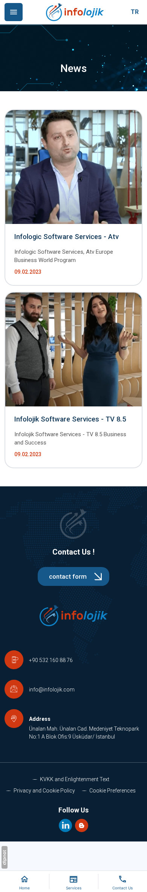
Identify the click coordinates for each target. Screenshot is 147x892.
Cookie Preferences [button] (112, 791)
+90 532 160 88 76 (51, 660)
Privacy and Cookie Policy (44, 791)
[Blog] (81, 825)
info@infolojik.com (52, 690)
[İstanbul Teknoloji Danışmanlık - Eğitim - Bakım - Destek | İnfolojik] (74, 12)
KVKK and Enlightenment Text (74, 779)
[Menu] (14, 12)
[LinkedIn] (66, 825)
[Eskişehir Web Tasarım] (5, 857)
